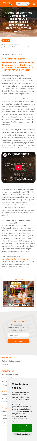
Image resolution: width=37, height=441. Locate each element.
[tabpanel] (18, 22)
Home (5, 44)
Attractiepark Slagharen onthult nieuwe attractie (18, 47)
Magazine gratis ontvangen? (11, 361)
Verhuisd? (4, 365)
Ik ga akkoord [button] (22, 426)
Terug (7, 40)
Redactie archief (14, 44)
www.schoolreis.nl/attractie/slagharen (15, 259)
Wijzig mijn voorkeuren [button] (22, 434)
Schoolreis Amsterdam (9, 374)
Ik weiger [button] (22, 430)
